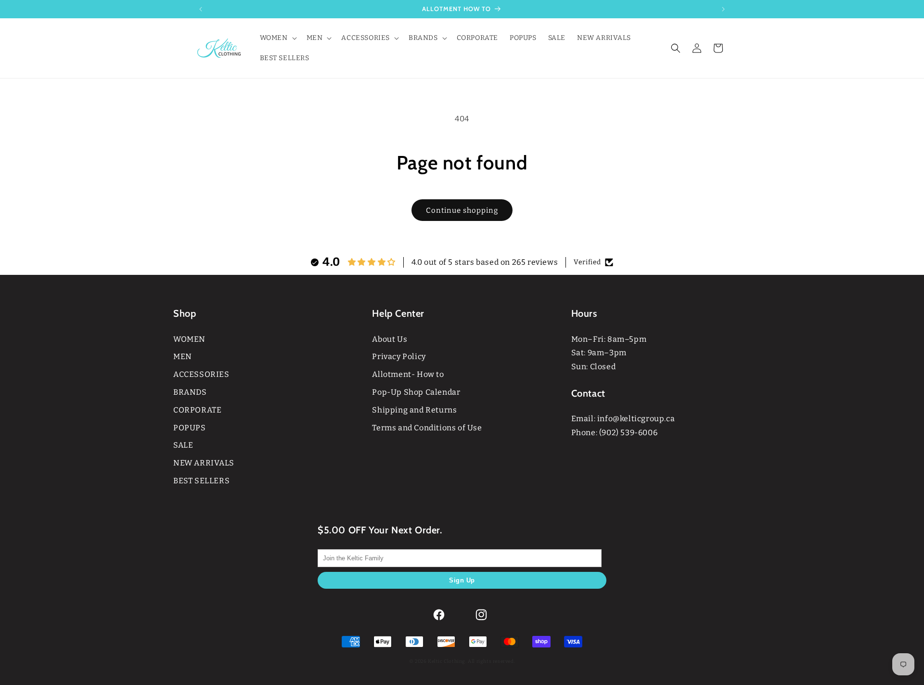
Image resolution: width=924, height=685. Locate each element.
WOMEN (189, 339)
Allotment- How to (408, 374)
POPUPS (189, 427)
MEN (182, 356)
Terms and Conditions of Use (427, 427)
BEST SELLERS (201, 480)
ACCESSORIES (201, 374)
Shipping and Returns (414, 409)
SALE (183, 445)
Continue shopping (462, 210)
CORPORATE (197, 409)
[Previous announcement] (200, 9)
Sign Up (462, 580)
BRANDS (190, 392)
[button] (277, 38)
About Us (389, 339)
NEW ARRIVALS (203, 462)
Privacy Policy (398, 356)
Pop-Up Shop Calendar (416, 392)
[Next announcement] (723, 9)
